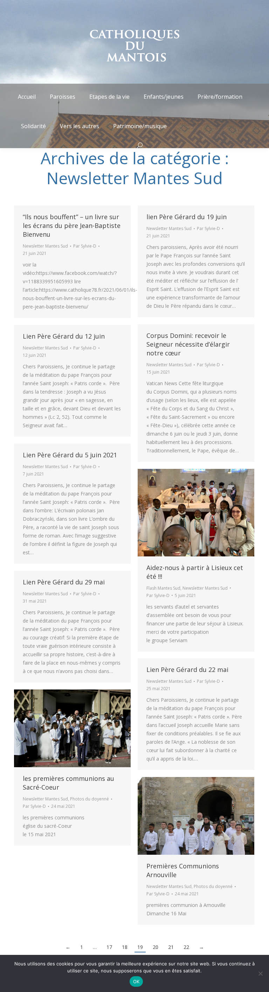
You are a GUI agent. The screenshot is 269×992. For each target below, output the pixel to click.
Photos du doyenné (89, 799)
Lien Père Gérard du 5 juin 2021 (70, 455)
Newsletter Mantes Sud (45, 246)
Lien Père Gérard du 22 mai (187, 669)
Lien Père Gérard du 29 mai (64, 582)
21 (171, 947)
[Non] (260, 973)
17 (109, 947)
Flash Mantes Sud (163, 588)
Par (84, 246)
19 (140, 947)
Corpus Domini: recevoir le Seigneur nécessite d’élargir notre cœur (188, 344)
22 (186, 947)
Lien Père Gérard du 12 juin (64, 336)
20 (155, 947)
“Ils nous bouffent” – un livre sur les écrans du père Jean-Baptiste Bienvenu (71, 225)
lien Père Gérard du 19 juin (186, 217)
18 (124, 947)
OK (136, 981)
